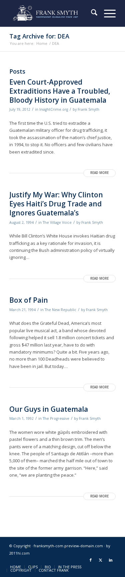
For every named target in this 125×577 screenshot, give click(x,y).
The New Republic (60, 309)
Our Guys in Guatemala (48, 409)
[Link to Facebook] (91, 560)
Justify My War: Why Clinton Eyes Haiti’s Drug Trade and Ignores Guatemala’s (56, 204)
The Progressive (56, 418)
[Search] (90, 13)
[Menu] (106, 13)
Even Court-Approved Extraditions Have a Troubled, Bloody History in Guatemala (59, 91)
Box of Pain (28, 300)
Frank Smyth (88, 109)
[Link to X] (101, 560)
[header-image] (51, 13)
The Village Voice (57, 222)
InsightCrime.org (53, 109)
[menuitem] (90, 13)
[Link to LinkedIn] (111, 560)
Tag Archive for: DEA (39, 36)
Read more (99, 173)
